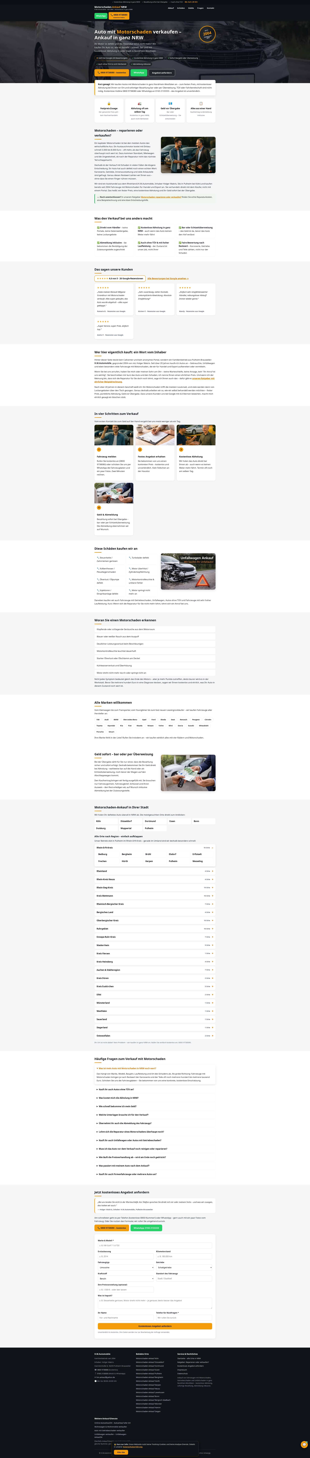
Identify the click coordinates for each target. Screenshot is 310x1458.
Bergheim (127, 854)
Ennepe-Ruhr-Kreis (153, 937)
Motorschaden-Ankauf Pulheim (149, 1373)
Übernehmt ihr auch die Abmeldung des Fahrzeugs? (125, 1123)
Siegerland (153, 1027)
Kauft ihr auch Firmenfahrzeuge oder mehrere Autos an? (128, 1174)
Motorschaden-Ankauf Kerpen (148, 1385)
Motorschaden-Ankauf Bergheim (149, 1377)
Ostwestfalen (153, 1035)
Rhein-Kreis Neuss (153, 879)
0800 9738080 (102, 1370)
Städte (191, 8)
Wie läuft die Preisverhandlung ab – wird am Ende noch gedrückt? (132, 1157)
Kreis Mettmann (153, 895)
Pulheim (149, 828)
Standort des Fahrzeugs (167, 1273)
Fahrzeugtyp (103, 1262)
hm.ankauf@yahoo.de (106, 1377)
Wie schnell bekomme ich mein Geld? (117, 1106)
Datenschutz (182, 1373)
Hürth (125, 861)
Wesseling (198, 861)
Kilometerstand (163, 1251)
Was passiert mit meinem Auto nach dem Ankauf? (124, 1165)
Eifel (153, 994)
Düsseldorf (126, 821)
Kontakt (210, 8)
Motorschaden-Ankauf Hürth (148, 1381)
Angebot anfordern (162, 72)
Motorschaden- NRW (113, 8)
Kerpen (149, 861)
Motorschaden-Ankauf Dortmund (150, 1366)
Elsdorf (172, 854)
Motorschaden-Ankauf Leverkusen (150, 1392)
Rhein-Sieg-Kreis (153, 887)
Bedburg (102, 854)
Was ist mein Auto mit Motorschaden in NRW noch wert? (127, 1068)
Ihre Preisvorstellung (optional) (112, 1284)
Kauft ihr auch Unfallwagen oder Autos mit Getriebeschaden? (130, 1140)
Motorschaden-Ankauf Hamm (148, 1407)
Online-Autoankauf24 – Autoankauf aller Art (112, 1423)
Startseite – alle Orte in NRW (189, 1358)
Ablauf (171, 8)
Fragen (200, 8)
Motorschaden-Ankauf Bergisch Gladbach (153, 1400)
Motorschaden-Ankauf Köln (147, 1358)
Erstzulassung (104, 1251)
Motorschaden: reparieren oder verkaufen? (161, 197)
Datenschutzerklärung (132, 1447)
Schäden (181, 8)
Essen (172, 821)
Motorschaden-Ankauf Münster (149, 1403)
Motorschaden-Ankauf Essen (148, 1370)
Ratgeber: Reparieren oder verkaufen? (193, 1362)
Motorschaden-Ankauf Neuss (148, 1388)
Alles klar (121, 1452)
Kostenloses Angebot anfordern (155, 1326)
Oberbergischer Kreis (153, 920)
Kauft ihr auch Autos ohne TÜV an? (116, 1089)
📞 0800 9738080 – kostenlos (112, 72)
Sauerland (153, 1019)
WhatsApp (101, 16)
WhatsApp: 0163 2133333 (146, 1228)
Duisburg (101, 828)
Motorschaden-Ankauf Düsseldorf (150, 1362)
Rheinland (153, 871)
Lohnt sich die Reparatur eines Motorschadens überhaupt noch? (131, 1131)
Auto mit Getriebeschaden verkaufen (109, 1430)
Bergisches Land (153, 912)
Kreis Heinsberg (153, 961)
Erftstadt (197, 854)
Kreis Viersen (153, 953)
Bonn (196, 821)
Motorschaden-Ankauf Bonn (147, 1396)
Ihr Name (102, 1313)
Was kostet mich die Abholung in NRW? (119, 1097)
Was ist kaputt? (105, 1295)
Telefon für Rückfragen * (167, 1313)
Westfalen (153, 1011)
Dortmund (150, 821)
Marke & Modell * (106, 1240)
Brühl (148, 854)
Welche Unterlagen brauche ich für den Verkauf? (123, 1114)
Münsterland (153, 1002)
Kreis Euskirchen (153, 986)
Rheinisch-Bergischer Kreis (153, 904)
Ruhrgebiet (153, 928)
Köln (98, 821)
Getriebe (160, 1262)
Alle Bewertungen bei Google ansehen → (168, 278)
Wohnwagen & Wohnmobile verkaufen (110, 1426)
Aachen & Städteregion (153, 970)
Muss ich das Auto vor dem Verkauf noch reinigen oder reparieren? (133, 1148)
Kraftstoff (102, 1273)
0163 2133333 (102, 1373)
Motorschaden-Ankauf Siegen (148, 1411)
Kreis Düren (153, 978)
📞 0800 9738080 (119, 15)
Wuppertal (126, 828)
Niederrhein (153, 945)
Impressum (182, 1370)
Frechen (102, 861)
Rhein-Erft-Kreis (153, 847)
